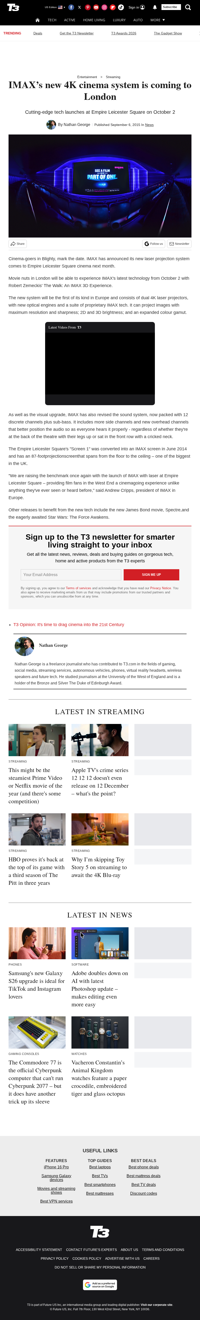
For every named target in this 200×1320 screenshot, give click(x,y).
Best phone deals (144, 1167)
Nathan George (77, 125)
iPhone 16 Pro (56, 1167)
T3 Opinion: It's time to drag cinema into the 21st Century (68, 624)
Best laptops (100, 1167)
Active (69, 20)
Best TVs (100, 1176)
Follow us (156, 244)
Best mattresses (100, 1193)
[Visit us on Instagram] (104, 7)
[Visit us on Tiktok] (121, 7)
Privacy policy (55, 1258)
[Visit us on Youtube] (96, 7)
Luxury (119, 20)
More (155, 20)
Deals (37, 33)
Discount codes (143, 1193)
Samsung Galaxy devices (56, 1178)
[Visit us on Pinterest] (88, 7)
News (149, 125)
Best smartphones (100, 1185)
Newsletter (182, 244)
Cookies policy (86, 1258)
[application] (100, 363)
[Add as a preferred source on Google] (100, 1284)
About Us (129, 1250)
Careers (151, 1258)
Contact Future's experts (91, 1250)
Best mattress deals (143, 1176)
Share (21, 244)
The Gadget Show (168, 33)
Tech (52, 20)
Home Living (94, 20)
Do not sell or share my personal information (100, 1267)
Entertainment (87, 77)
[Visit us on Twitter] (79, 7)
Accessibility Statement (39, 1250)
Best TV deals (143, 1185)
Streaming (113, 77)
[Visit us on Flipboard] (113, 7)
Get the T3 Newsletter (77, 33)
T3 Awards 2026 (123, 33)
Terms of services (79, 588)
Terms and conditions (163, 1250)
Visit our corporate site (156, 1305)
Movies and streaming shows (56, 1190)
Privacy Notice (160, 588)
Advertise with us (122, 1258)
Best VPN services (56, 1201)
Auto (138, 20)
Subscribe (170, 7)
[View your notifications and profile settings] (155, 7)
